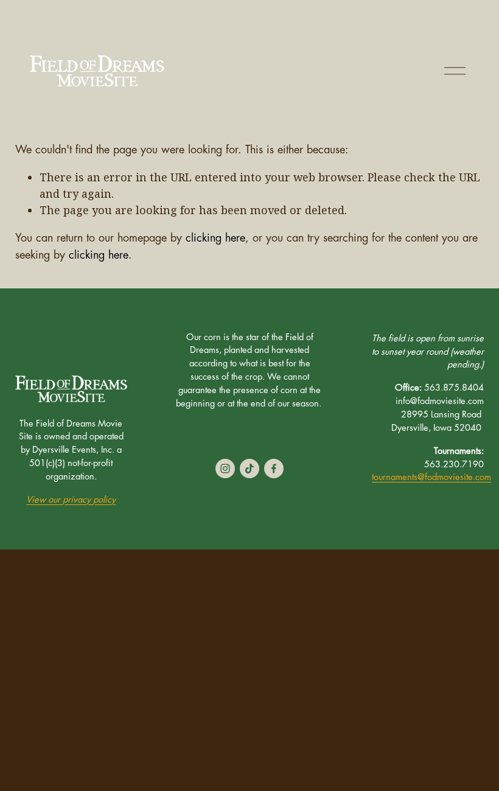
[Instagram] (225, 468)
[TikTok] (249, 468)
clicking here (215, 237)
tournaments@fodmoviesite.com (431, 477)
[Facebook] (274, 468)
